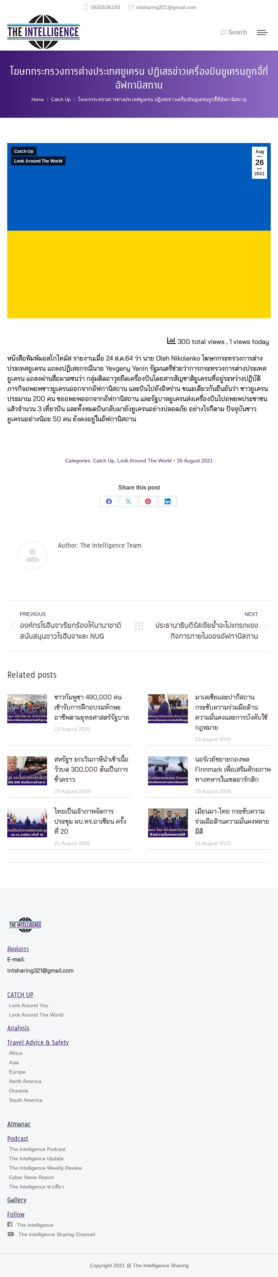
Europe (17, 1072)
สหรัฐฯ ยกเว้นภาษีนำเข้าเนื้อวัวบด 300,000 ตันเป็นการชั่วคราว (91, 769)
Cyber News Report (31, 1177)
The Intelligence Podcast (37, 1149)
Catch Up (23, 151)
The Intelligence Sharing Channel (56, 1234)
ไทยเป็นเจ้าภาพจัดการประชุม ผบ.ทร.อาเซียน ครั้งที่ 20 (90, 821)
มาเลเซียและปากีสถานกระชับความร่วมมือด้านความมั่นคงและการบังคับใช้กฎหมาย (231, 712)
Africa (15, 1053)
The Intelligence (35, 1225)
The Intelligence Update (36, 1158)
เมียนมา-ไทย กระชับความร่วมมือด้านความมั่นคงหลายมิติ (232, 821)
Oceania (18, 1090)
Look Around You (28, 1005)
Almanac (19, 1124)
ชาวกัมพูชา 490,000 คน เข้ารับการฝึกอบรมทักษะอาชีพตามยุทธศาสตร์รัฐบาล (91, 707)
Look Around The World (38, 161)
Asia (14, 1062)
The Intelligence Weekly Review (45, 1168)
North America (25, 1081)
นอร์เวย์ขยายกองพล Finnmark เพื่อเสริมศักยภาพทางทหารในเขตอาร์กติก (233, 769)
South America (25, 1100)
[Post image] (27, 708)
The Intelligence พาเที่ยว (36, 1187)
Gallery (16, 1200)
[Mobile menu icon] (262, 32)
